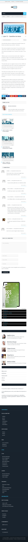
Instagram (4, 515)
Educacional (4, 463)
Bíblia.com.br (4, 371)
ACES (3, 492)
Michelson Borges (6, 39)
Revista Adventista (6, 456)
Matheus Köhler (11, 361)
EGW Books (4, 373)
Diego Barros (10, 355)
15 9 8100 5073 (5, 532)
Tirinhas (24, 39)
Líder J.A (3, 377)
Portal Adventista (5, 489)
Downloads (4, 446)
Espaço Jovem (4, 375)
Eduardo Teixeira (7, 141)
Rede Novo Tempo (6, 484)
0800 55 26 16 (4, 524)
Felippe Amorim (11, 348)
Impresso (5, 310)
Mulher (3, 433)
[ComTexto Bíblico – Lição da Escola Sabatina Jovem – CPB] (14, 7)
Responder (23, 177)
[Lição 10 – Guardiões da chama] (14, 28)
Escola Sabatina (5, 475)
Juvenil (3, 435)
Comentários (4, 421)
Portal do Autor (5, 466)
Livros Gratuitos (5, 442)
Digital (5, 315)
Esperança (4, 491)
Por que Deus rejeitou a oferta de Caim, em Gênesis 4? (12, 388)
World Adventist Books (6, 487)
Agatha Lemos (11, 335)
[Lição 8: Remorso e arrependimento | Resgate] (8, 138)
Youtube (4, 517)
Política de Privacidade (6, 504)
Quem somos (7, 1)
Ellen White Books (5, 461)
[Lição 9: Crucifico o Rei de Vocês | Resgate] (8, 121)
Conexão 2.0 (4, 464)
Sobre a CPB (4, 503)
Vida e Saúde (5, 459)
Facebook (4, 514)
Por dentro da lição (19, 1)
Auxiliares (4, 422)
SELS (3, 486)
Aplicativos (4, 444)
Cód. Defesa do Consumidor (7, 506)
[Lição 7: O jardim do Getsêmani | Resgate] (8, 155)
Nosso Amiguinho (5, 458)
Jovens (3, 418)
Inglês (5, 317)
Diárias (3, 432)
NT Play (3, 380)
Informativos (4, 424)
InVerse (12, 1)
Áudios (3, 419)
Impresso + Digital (7, 313)
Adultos (3, 416)
